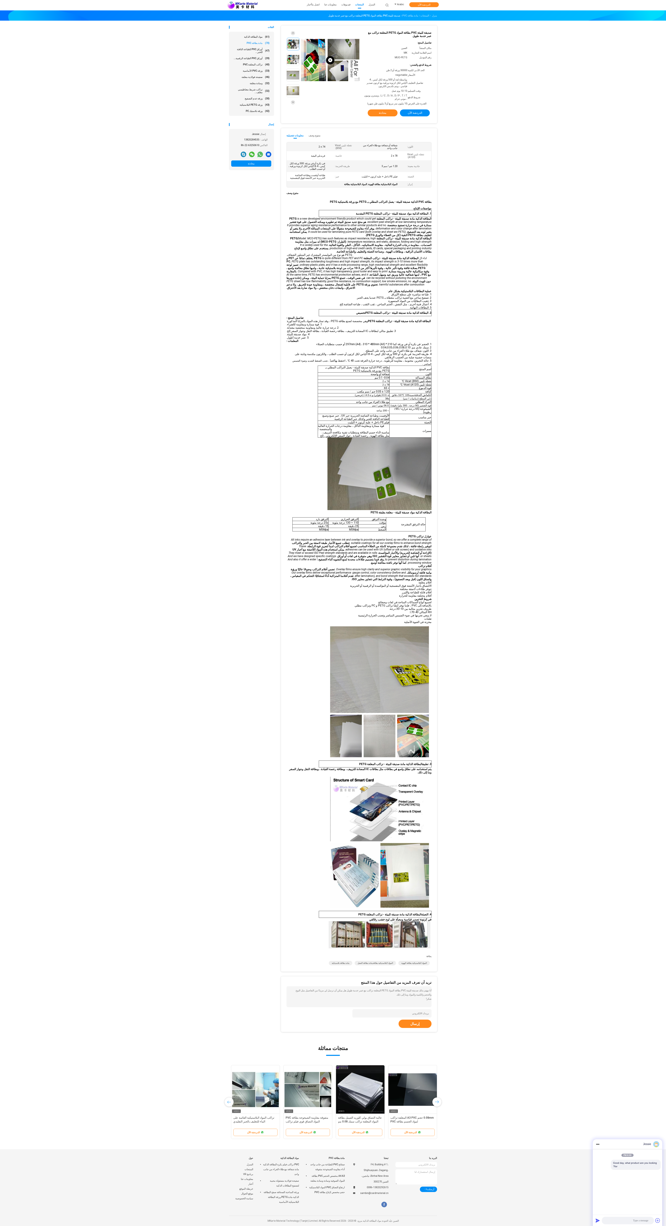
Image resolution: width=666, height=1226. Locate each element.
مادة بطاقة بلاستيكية (340, 963)
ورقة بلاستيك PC (258, 111)
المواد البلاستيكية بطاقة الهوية (414, 963)
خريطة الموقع (246, 1188)
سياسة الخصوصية (244, 1198)
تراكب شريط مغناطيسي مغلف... (254, 91)
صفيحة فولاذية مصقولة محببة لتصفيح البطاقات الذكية (284, 1183)
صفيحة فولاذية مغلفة (256, 77)
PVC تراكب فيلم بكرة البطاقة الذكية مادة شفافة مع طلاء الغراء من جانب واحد (281, 1169)
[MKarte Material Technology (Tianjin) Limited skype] (243, 154)
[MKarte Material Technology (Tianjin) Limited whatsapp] (260, 154)
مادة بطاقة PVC (258, 43)
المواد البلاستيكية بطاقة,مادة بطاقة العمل (375, 963)
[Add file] (657, 1220)
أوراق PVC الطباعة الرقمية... (252, 58)
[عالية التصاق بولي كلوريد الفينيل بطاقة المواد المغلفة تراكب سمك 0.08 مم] (360, 1089)
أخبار (250, 1183)
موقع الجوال (247, 1193)
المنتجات (249, 1169)
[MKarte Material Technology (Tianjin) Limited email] (268, 154)
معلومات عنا (247, 1179)
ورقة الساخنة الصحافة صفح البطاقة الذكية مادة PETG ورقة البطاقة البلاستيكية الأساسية (281, 1197)
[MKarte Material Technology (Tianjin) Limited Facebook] (384, 1205)
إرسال (415, 1024)
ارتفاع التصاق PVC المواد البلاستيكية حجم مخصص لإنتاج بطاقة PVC (327, 1190)
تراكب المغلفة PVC (256, 64)
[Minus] (598, 1144)
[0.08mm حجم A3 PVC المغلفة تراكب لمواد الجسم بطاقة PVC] (412, 1089)
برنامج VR (248, 1174)
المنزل (250, 1164)
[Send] (597, 1220)
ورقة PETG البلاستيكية (255, 104)
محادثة (251, 163)
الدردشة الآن (424, 4)
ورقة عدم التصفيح (257, 98)
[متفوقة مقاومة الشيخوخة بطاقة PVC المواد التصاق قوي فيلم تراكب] (308, 1089)
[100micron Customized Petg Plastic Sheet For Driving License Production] (330, 60)
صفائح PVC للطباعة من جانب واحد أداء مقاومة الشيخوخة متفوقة (327, 1167)
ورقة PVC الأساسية (256, 70)
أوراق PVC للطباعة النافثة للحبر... (253, 50)
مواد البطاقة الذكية (257, 36)
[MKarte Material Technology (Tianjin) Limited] (242, 5)
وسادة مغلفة (260, 83)
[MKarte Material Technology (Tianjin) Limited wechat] (252, 154)
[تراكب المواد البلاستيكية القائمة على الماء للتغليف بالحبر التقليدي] (255, 1089)
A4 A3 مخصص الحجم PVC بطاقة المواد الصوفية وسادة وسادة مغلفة (327, 1178)
